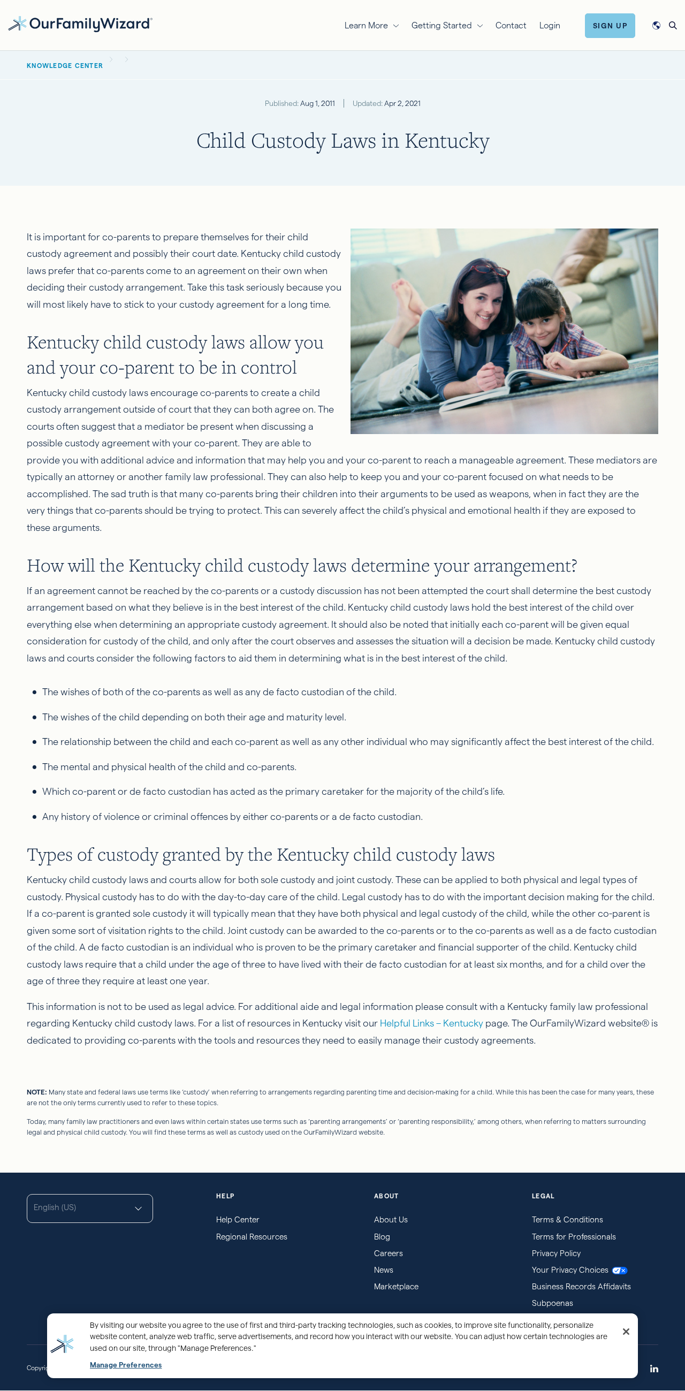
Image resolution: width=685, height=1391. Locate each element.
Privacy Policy (556, 1253)
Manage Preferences (126, 1365)
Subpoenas (552, 1303)
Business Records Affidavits (581, 1286)
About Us (391, 1219)
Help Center (238, 1219)
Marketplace (396, 1286)
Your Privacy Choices (570, 1269)
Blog (382, 1236)
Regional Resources (251, 1236)
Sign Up (610, 25)
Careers (388, 1253)
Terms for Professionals (574, 1236)
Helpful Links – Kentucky (431, 1023)
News (383, 1269)
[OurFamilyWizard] (80, 24)
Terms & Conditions (567, 1219)
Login (549, 25)
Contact (511, 25)
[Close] (626, 1331)
